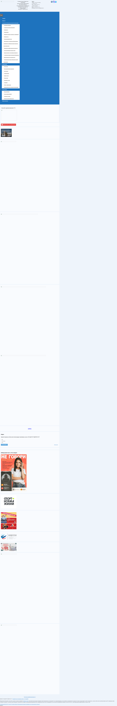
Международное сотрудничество (9, 57)
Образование (6, 32)
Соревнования (6, 73)
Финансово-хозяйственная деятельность (11, 48)
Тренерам (5, 82)
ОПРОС (29, 428)
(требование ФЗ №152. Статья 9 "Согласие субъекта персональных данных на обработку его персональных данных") (20, 704)
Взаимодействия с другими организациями (11, 87)
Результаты (56, 444)
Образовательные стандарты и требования (11, 34)
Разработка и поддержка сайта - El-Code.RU (20, 698)
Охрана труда (6, 75)
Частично (3, 441)
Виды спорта (4, 89)
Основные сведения (7, 25)
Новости (3, 20)
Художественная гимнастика (9, 98)
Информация (4, 64)
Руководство (6, 36)
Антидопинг (6, 71)
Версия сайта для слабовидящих (9, 124)
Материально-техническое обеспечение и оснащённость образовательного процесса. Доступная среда (11, 43)
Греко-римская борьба (8, 94)
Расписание (6, 66)
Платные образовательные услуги (9, 50)
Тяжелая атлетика (7, 96)
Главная (3, 18)
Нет (2, 442)
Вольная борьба (6, 91)
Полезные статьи (7, 80)
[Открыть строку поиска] (0, 12)
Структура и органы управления (9, 27)
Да (2, 439)
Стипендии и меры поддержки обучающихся (11, 55)
